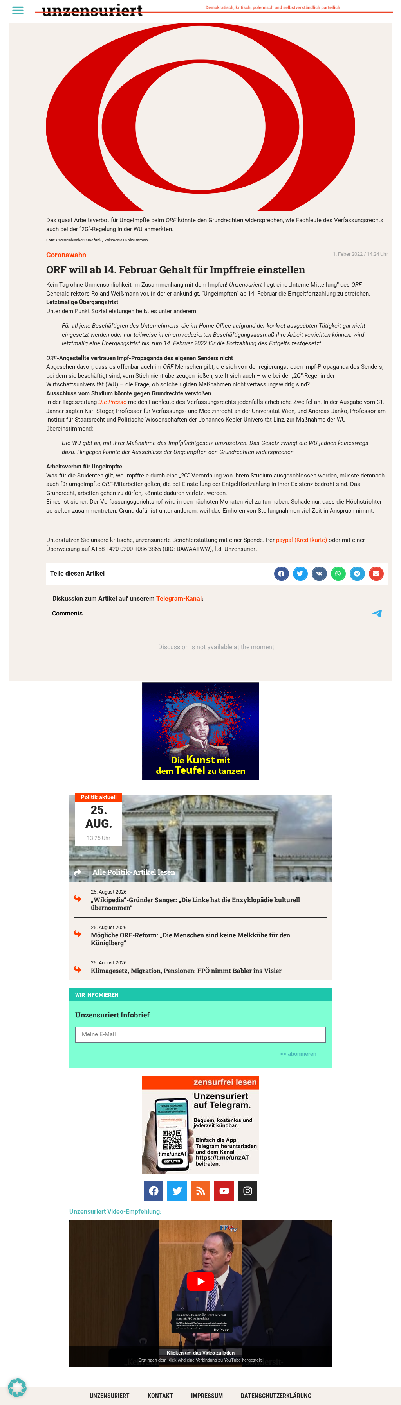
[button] (18, 10)
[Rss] (200, 1191)
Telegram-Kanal (179, 598)
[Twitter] (177, 1191)
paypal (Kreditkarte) (301, 540)
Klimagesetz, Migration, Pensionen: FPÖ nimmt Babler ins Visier (186, 970)
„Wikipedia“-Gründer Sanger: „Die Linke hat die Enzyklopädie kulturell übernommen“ (195, 903)
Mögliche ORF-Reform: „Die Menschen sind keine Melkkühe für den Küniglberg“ (190, 939)
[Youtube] (224, 1191)
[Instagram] (247, 1191)
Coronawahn (66, 255)
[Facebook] (153, 1191)
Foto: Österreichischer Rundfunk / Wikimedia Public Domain (97, 240)
